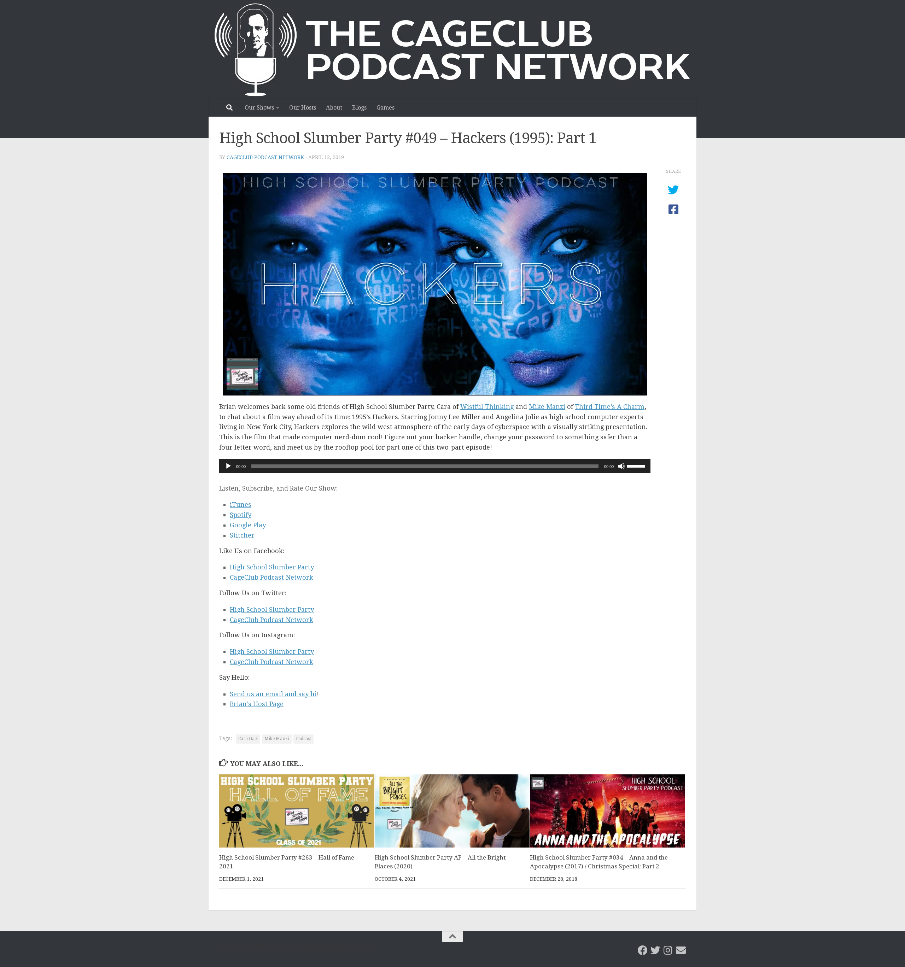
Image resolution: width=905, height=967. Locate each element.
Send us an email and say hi (273, 694)
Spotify (240, 514)
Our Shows (259, 107)
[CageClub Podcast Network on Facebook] (643, 950)
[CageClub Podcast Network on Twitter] (655, 950)
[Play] (228, 466)
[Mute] (621, 466)
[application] (434, 466)
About (334, 107)
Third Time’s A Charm (609, 406)
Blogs (359, 107)
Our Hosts (302, 107)
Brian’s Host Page (257, 704)
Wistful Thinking (487, 406)
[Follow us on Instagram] (668, 950)
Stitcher (242, 535)
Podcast (303, 738)
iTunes (240, 504)
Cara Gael (248, 738)
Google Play (248, 525)
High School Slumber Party (272, 567)
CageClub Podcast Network (265, 157)
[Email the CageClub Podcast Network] (681, 950)
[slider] (637, 465)
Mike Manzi (547, 406)
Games (385, 107)
